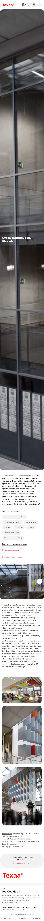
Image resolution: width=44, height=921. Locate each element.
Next (39, 581)
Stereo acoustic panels (11, 532)
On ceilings (19, 527)
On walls (31, 527)
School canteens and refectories (14, 517)
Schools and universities (12, 522)
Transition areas (31, 522)
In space (7, 527)
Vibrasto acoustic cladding (13, 538)
